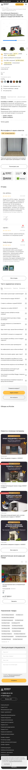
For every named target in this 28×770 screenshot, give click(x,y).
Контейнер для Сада (6, 631)
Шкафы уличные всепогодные (8, 742)
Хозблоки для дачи (6, 747)
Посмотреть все (14, 166)
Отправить (14, 680)
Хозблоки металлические (7, 750)
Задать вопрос (14, 392)
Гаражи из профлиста (6, 732)
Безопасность (8, 288)
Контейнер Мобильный (6, 639)
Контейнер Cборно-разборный (8, 617)
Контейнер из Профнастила (19, 633)
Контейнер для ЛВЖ (6, 628)
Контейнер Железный (16, 631)
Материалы (22, 288)
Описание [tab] (3, 97)
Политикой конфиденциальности (15, 761)
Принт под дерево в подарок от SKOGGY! (12, 458)
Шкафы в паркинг (5, 737)
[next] (26, 135)
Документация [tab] (21, 97)
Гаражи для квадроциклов (8, 727)
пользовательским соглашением (8, 676)
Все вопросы (14, 397)
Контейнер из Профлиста (7, 633)
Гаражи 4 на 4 (4, 729)
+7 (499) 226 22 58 (6, 1)
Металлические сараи (6, 709)
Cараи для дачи (5, 705)
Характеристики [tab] (11, 97)
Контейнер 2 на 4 (19, 614)
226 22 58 (6, 693)
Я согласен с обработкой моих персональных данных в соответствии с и (12, 675)
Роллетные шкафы (5, 739)
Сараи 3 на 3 (4, 707)
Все (2, 288)
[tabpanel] (14, 114)
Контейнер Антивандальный (7, 620)
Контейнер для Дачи (6, 625)
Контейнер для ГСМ (16, 622)
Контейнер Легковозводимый (7, 636)
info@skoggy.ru (6, 695)
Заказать (14, 767)
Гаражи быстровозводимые (8, 715)
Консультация (19, 4)
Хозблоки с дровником (7, 752)
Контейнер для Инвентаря (17, 625)
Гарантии (15, 288)
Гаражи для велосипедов (7, 734)
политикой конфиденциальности (14, 675)
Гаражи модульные (6, 717)
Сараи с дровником (6, 712)
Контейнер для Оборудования (18, 628)
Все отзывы (14, 278)
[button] (5, 219)
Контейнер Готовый (5, 622)
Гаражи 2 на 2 (4, 724)
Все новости (14, 550)
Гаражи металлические (7, 720)
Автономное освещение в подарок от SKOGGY (13, 544)
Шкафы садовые (5, 744)
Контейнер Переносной (17, 639)
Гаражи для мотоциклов (7, 722)
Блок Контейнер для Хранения (8, 614)
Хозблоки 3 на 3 (5, 754)
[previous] (22, 135)
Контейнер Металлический (21, 636)
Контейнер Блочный (19, 620)
